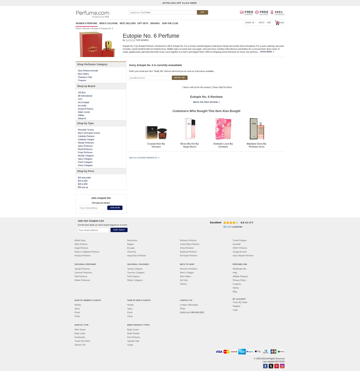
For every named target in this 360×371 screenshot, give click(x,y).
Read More (266, 52)
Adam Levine (84, 112)
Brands (155, 23)
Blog (235, 291)
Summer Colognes (136, 272)
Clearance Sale (85, 77)
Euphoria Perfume (188, 252)
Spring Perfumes (82, 269)
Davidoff (236, 244)
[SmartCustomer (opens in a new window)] (233, 227)
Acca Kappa (83, 102)
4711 (80, 99)
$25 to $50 (82, 184)
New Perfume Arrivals (88, 70)
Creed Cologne (240, 240)
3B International (85, 96)
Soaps (130, 345)
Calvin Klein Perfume (189, 244)
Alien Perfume (81, 244)
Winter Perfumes (82, 280)
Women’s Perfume (188, 269)
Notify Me (179, 78)
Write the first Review (205, 102)
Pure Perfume (133, 337)
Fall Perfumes (81, 276)
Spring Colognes (134, 269)
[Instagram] (282, 366)
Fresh (130, 312)
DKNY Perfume (240, 248)
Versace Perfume (83, 255)
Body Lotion (80, 333)
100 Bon (82, 92)
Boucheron (132, 240)
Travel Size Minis (82, 341)
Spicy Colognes (85, 159)
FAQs (182, 308)
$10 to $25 (82, 181)
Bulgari (130, 244)
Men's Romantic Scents (89, 133)
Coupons (82, 80)
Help (262, 22)
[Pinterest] (276, 366)
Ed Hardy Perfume (188, 255)
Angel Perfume (81, 248)
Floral (77, 312)
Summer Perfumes (83, 272)
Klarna (236, 288)
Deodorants (80, 337)
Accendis (82, 105)
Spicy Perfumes (85, 146)
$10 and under (84, 177)
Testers (183, 284)
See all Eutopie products (143, 158)
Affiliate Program (240, 276)
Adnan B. (82, 118)
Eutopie (130, 40)
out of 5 (247, 222)
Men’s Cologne (187, 272)
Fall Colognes (133, 276)
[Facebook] (265, 366)
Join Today (119, 230)
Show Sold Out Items (222, 87)
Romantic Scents (86, 129)
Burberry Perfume (188, 240)
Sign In (250, 22)
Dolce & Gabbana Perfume (87, 252)
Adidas (81, 115)
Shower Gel (80, 345)
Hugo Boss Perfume (136, 255)
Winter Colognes (134, 280)
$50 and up (83, 187)
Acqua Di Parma (85, 109)
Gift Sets (142, 23)
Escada (130, 248)
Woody (78, 305)
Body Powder (133, 333)
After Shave (80, 329)
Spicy (77, 308)
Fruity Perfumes (85, 152)
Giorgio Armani (239, 252)
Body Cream (133, 329)
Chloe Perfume (187, 248)
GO (202, 12)
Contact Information (189, 305)
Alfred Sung (80, 240)
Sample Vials (133, 341)
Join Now (115, 208)
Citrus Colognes (85, 165)
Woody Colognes (86, 155)
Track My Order (240, 302)
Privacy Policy (239, 280)
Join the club (170, 23)
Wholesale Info (239, 269)
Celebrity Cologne (86, 139)
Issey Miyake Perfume (243, 255)
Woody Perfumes (86, 142)
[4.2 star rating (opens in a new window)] (231, 222)
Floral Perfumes (85, 149)
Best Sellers (128, 23)
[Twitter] (271, 366)
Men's (108, 23)
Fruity (77, 316)
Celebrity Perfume (86, 136)
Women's (86, 23)
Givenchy (131, 252)
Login (235, 310)
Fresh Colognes (85, 162)
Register (236, 306)
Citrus (130, 316)
